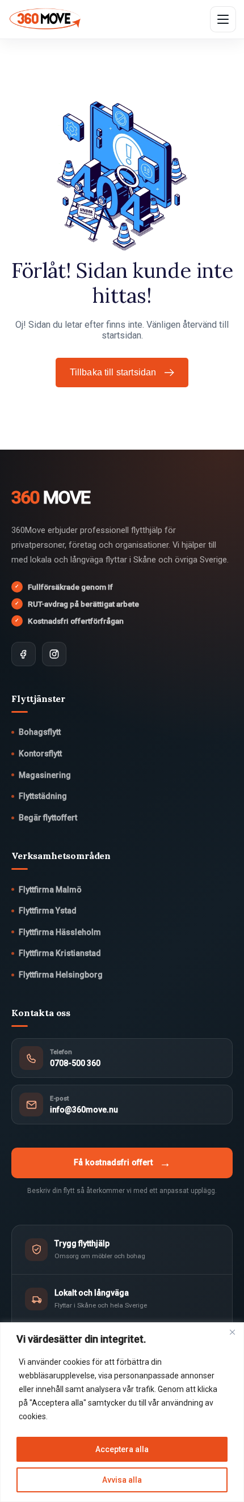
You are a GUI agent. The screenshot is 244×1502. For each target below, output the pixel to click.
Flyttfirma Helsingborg (61, 974)
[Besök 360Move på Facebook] (23, 654)
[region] (122, 1412)
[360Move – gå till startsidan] (45, 19)
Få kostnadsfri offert (122, 1163)
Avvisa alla (122, 1479)
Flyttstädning (43, 796)
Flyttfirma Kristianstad (60, 953)
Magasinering (45, 775)
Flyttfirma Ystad (48, 910)
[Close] (232, 1332)
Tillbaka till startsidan (113, 372)
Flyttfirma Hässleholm (60, 932)
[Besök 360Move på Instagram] (54, 654)
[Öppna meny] (223, 19)
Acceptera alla (122, 1449)
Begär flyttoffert (48, 817)
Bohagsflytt (40, 732)
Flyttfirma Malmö (50, 889)
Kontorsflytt (40, 753)
